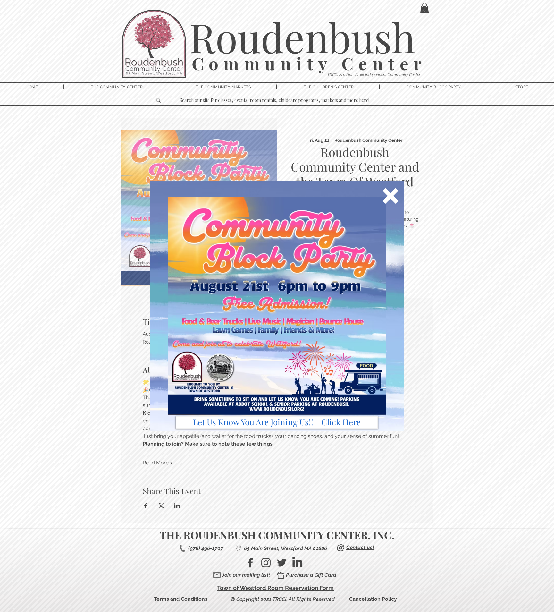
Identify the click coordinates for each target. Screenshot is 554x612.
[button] (390, 196)
